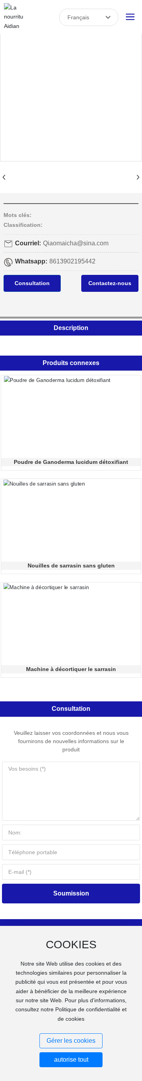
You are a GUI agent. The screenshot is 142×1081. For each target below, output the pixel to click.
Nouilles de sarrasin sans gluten (71, 565)
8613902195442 (72, 261)
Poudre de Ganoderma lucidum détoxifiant (71, 462)
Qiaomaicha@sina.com (75, 243)
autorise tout (71, 1059)
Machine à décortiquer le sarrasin (71, 669)
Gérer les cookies (71, 1040)
